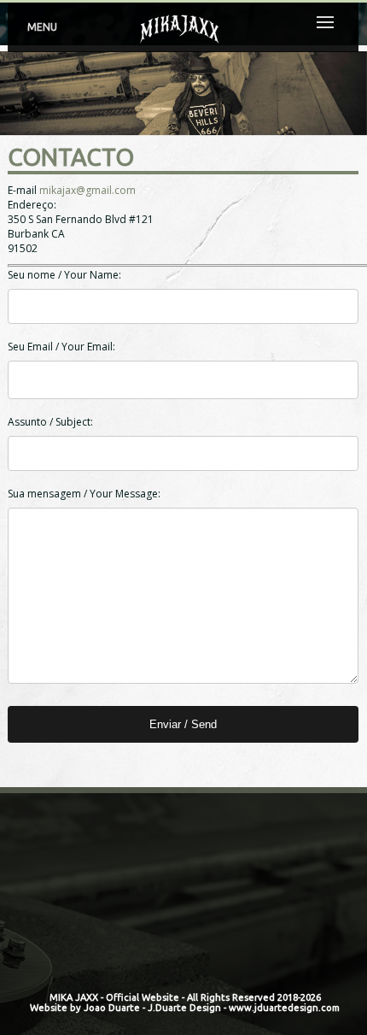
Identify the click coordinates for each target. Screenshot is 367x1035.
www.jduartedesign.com (284, 1008)
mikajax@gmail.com (87, 190)
